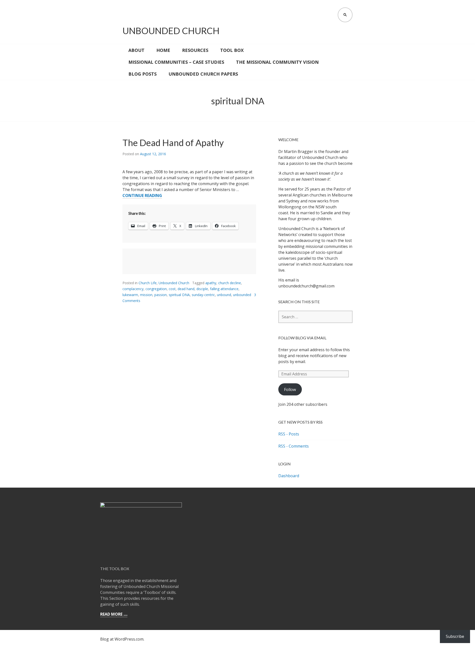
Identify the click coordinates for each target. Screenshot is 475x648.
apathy (210, 283)
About (136, 50)
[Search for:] (315, 317)
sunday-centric (203, 294)
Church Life (148, 283)
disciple (202, 288)
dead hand (186, 288)
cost (172, 288)
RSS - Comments (293, 446)
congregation (156, 288)
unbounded (242, 294)
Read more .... (113, 614)
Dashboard (288, 475)
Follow (290, 389)
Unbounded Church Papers (203, 74)
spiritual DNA (179, 294)
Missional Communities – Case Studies (176, 62)
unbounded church (170, 30)
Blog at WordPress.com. (122, 639)
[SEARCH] (345, 14)
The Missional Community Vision (277, 62)
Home (163, 50)
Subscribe (455, 636)
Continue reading (142, 195)
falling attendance (224, 288)
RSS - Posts (288, 434)
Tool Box (232, 50)
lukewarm (130, 294)
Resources (195, 50)
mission (146, 294)
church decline (229, 283)
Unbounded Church (174, 283)
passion (160, 294)
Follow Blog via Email (302, 337)
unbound (224, 294)
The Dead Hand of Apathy (173, 142)
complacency (132, 288)
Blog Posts (142, 74)
